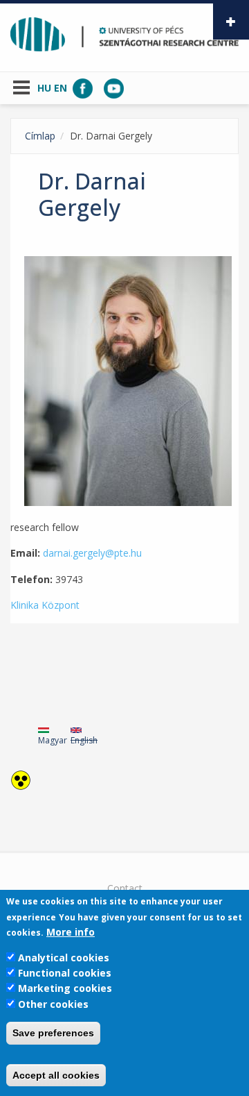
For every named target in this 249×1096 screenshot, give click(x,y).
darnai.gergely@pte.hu (92, 552)
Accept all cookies (56, 1075)
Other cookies (53, 1004)
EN (60, 87)
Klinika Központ (45, 605)
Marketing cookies (65, 988)
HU (44, 87)
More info (70, 931)
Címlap (40, 135)
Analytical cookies (63, 957)
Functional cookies (64, 972)
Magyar (52, 740)
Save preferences (53, 1032)
